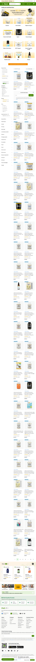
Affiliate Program (4, 623)
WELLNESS (18, 587)
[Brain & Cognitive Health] (28, 44)
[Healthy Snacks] (7, 55)
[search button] (19, 4)
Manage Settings (26, 659)
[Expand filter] (12, 119)
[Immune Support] (28, 32)
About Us (3, 619)
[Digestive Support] (28, 21)
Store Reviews (4, 620)
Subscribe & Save (4, 78)
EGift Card (19, 627)
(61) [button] (3, 89)
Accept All (32, 659)
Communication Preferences (28, 627)
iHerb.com (4, 654)
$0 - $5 (4, 105)
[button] (34, 1)
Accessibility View (21, 620)
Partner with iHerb (13, 623)
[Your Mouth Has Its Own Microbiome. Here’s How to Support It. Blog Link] (31, 587)
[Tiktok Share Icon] (17, 650)
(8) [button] (3, 94)
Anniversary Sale (4, 69)
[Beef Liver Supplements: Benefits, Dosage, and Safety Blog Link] (11, 587)
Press (11, 622)
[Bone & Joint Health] (7, 32)
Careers (11, 620)
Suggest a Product (29, 620)
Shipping (27, 623)
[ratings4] (5, 101)
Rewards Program (4, 622)
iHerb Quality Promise (4, 627)
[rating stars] (15, 86)
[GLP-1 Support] (18, 44)
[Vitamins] (7, 21)
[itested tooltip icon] (6, 83)
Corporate (11, 619)
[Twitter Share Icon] (5, 650)
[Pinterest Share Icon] (11, 650)
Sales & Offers (20, 622)
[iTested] (4, 83)
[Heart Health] (18, 21)
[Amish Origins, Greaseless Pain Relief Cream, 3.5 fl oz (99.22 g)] (29, 572)
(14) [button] (3, 93)
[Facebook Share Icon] (2, 650)
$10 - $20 (4, 108)
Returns (27, 625)
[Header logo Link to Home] (6, 4)
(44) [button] (4, 90)
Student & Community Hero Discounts (21, 624)
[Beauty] (28, 55)
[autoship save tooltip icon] (8, 114)
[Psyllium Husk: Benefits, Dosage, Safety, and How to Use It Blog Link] (25, 587)
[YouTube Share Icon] (8, 650)
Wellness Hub (20, 619)
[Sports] (18, 32)
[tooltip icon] (8, 563)
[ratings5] (5, 100)
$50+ (3, 111)
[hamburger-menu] (2, 4)
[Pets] (18, 55)
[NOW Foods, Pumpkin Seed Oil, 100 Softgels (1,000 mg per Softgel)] (18, 572)
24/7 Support (28, 619)
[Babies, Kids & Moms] (7, 44)
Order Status (28, 622)
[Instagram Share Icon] (14, 650)
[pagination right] (33, 559)
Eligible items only (5, 115)
